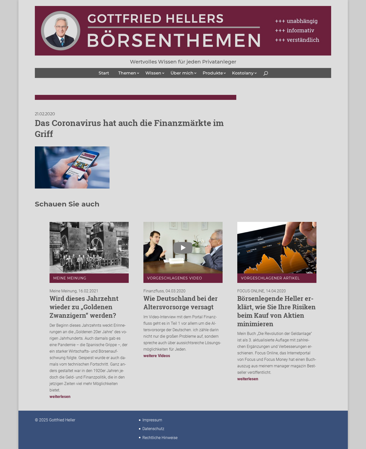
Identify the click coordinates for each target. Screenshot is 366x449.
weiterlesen (60, 396)
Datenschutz (153, 428)
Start (104, 72)
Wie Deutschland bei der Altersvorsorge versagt (180, 302)
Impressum (152, 420)
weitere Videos (156, 355)
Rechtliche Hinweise (160, 437)
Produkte (213, 72)
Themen (127, 72)
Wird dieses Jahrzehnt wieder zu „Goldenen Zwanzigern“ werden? (84, 307)
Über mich (182, 72)
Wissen (153, 72)
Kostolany (243, 72)
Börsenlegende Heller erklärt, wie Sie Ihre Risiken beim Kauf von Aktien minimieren (276, 311)
